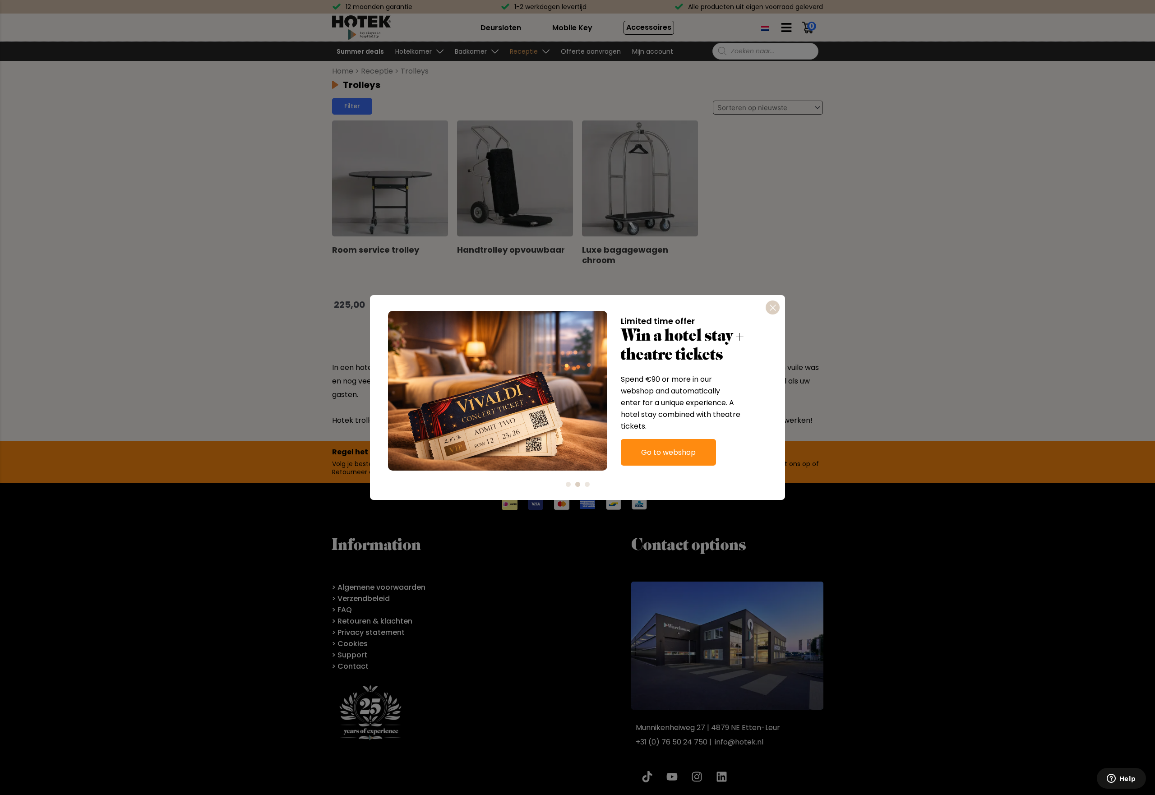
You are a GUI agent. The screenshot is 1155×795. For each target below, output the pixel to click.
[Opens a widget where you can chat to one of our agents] (1121, 779)
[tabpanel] (577, 390)
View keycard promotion (685, 464)
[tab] (568, 484)
